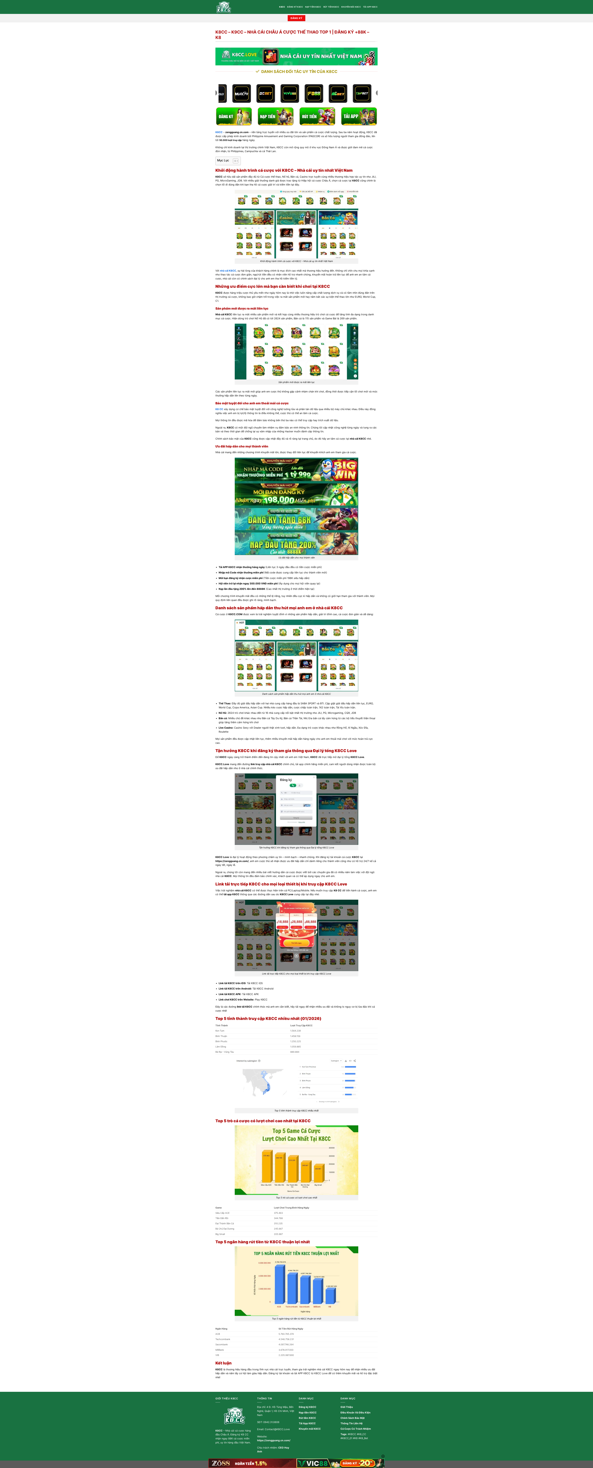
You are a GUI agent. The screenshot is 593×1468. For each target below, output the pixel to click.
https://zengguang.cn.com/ (273, 1440)
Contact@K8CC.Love (277, 1429)
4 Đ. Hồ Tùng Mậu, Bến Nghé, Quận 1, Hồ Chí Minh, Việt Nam (275, 1410)
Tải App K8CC (370, 7)
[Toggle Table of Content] (234, 161)
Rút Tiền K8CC (331, 7)
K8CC (282, 7)
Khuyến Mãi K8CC (351, 7)
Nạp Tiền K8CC (313, 7)
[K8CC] (230, 7)
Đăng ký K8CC (295, 7)
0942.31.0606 (271, 1422)
